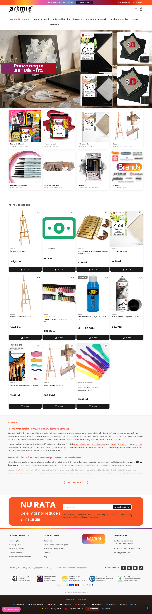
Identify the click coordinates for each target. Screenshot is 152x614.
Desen (136, 19)
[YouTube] (135, 567)
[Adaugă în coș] (25, 269)
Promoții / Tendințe (19, 19)
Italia (123, 604)
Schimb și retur (15, 545)
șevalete (123, 444)
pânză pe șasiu (21, 470)
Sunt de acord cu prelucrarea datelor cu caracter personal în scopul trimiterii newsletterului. (95, 515)
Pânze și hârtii (60, 19)
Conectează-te (124, 2)
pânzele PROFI (92, 473)
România (92, 608)
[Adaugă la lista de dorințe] (38, 212)
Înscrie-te (138, 2)
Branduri (54, 24)
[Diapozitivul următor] (149, 68)
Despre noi (48, 541)
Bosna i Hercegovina (51, 608)
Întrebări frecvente (16, 549)
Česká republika (36, 604)
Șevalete (77, 19)
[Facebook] (123, 567)
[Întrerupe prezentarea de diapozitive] (71, 105)
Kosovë (106, 608)
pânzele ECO (33, 473)
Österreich (65, 604)
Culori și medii (41, 19)
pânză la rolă (55, 476)
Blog (45, 557)
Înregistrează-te (121, 507)
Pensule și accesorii (96, 19)
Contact (47, 553)
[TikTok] (141, 567)
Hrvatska (97, 604)
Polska (52, 604)
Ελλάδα (134, 604)
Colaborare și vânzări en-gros (56, 545)
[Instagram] (129, 567)
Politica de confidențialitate (86, 517)
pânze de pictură (82, 444)
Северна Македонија (73, 608)
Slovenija (111, 604)
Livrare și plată (14, 541)
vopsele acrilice (98, 444)
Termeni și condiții (16, 553)
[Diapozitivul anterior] (3, 68)
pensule (113, 444)
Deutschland (81, 604)
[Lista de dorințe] (135, 9)
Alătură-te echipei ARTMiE (54, 549)
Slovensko (18, 604)
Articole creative (119, 19)
